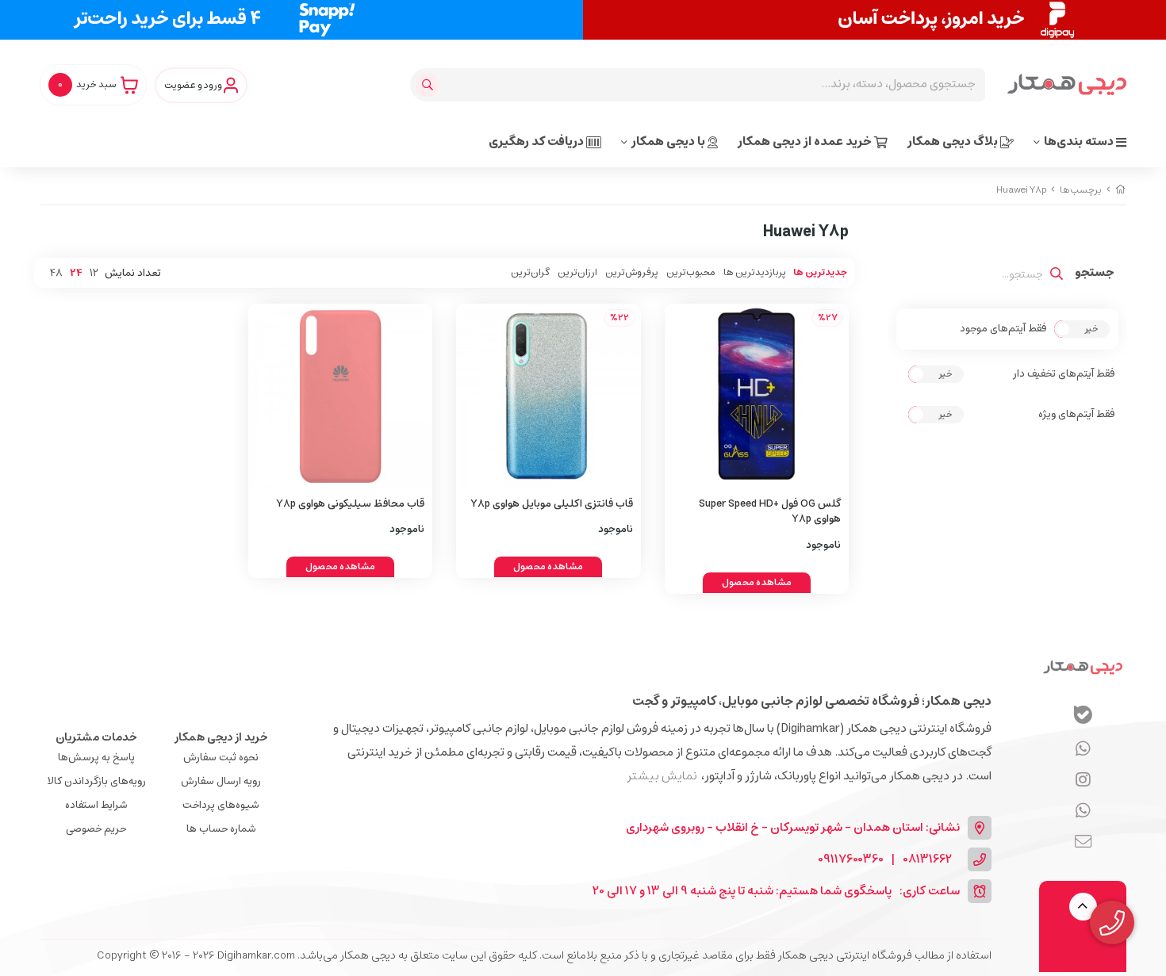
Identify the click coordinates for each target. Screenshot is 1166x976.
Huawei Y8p (1021, 190)
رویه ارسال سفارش (221, 781)
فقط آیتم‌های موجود (1003, 329)
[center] (429, 84)
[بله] (1083, 717)
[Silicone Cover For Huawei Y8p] (340, 396)
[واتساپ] (1083, 749)
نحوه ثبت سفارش (221, 757)
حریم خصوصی (96, 829)
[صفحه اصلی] (1120, 190)
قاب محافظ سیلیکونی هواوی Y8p (350, 504)
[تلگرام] (1083, 780)
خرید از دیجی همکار (221, 737)
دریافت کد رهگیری (537, 141)
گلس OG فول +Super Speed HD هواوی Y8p (770, 512)
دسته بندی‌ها (1080, 141)
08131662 (927, 860)
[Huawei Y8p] (1082, 666)
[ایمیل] (1083, 842)
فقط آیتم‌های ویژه (1076, 414)
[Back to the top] (1083, 907)
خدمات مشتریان (96, 737)
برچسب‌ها (1081, 190)
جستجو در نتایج (1094, 274)
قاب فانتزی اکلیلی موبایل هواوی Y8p (551, 504)
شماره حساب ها (221, 829)
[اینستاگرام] (1083, 811)
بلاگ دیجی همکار (953, 141)
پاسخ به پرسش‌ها (96, 757)
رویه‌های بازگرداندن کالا (96, 781)
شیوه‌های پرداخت (220, 805)
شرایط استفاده (96, 805)
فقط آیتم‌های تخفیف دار (1063, 374)
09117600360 (851, 860)
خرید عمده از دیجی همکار (806, 141)
